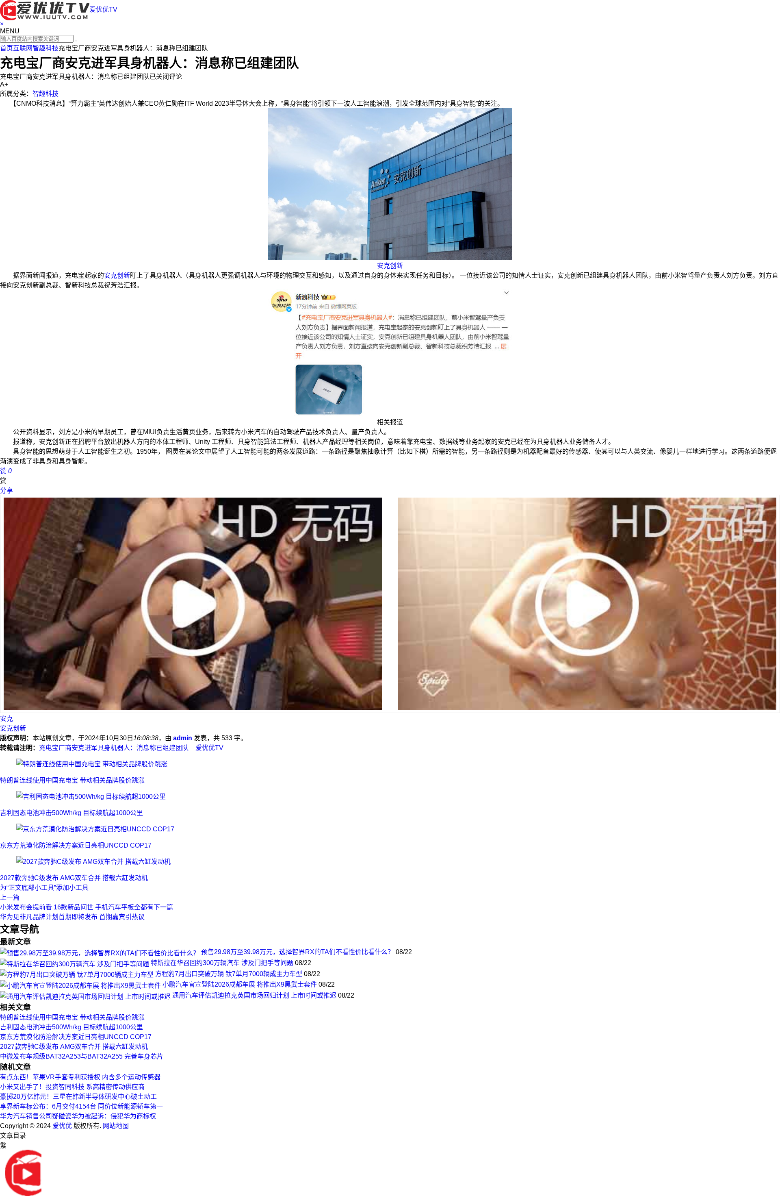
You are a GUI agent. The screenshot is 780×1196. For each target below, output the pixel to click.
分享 (6, 490)
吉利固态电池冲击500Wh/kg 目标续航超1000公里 (71, 812)
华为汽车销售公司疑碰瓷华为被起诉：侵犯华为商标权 (78, 1116)
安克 (6, 718)
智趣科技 (45, 48)
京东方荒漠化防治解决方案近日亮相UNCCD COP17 (76, 845)
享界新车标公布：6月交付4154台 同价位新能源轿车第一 (81, 1106)
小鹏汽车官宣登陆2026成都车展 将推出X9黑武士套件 (239, 984)
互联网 (22, 48)
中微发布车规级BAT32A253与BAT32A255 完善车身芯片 (81, 1056)
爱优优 (62, 1125)
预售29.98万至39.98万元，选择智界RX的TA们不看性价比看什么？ (297, 951)
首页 (6, 48)
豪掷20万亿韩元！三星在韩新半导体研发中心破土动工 (78, 1096)
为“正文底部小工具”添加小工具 (44, 887)
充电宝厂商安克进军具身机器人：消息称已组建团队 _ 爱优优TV (131, 747)
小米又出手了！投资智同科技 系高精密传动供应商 (72, 1086)
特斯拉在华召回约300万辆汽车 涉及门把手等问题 (222, 962)
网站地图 (116, 1125)
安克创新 (390, 265)
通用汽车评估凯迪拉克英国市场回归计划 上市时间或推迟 (254, 995)
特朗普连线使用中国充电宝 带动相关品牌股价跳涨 (72, 780)
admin (182, 738)
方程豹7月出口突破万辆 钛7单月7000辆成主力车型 (228, 973)
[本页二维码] (23, 1172)
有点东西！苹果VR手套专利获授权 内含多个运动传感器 (80, 1077)
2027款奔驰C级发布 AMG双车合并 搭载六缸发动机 (74, 877)
